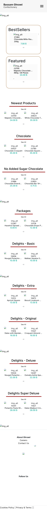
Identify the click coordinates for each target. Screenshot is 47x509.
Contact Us (23, 443)
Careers (23, 440)
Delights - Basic (23, 246)
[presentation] (23, 47)
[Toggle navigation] (42, 6)
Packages (24, 213)
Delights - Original (23, 321)
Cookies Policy (7, 507)
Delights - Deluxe (23, 363)
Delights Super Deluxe (23, 395)
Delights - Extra (24, 288)
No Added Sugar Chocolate (23, 171)
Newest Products (23, 105)
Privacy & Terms (23, 507)
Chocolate (23, 138)
